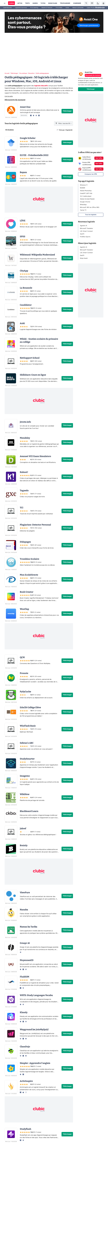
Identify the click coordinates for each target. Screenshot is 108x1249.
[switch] (98, 3)
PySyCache (25, 691)
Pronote (24, 673)
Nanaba (24, 909)
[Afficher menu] (5, 3)
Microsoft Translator (86, 228)
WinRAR (82, 188)
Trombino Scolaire (29, 559)
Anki (22, 323)
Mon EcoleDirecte (29, 575)
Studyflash (25, 1129)
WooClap (24, 609)
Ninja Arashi (84, 258)
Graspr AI (25, 943)
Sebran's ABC (26, 743)
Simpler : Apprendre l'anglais (35, 1063)
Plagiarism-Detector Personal (35, 524)
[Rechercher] (86, 3)
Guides (35, 3)
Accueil (7, 73)
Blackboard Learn (29, 811)
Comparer (77, 3)
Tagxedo (24, 490)
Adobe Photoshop (86, 190)
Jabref (23, 828)
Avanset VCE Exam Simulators (35, 456)
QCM (22, 657)
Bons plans (52, 3)
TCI (21, 507)
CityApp (24, 270)
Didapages (25, 542)
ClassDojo (25, 1046)
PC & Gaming (34, 7)
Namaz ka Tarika (28, 926)
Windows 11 (83, 185)
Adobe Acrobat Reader (87, 199)
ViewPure (25, 892)
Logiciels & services (21, 7)
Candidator (26, 305)
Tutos (43, 3)
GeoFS (82, 234)
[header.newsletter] (92, 3)
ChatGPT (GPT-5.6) (86, 193)
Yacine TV (83, 210)
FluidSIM (24, 976)
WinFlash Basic (28, 726)
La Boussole (26, 288)
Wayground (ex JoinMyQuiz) (34, 1029)
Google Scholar (28, 138)
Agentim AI (83, 225)
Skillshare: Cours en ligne (33, 375)
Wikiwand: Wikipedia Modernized (37, 254)
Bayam (23, 172)
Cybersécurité (7, 7)
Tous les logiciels (90, 214)
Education (31, 73)
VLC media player (85, 196)
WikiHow (24, 794)
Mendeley (25, 438)
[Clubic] (11, 3)
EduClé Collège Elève (30, 707)
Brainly (23, 845)
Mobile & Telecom (47, 7)
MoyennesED (26, 960)
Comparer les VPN (91, 174)
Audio (67, 7)
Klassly (23, 1012)
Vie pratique (23, 73)
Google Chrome (85, 202)
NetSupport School (29, 358)
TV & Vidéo (59, 7)
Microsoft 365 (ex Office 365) (89, 207)
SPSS (22, 236)
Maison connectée (77, 7)
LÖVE (22, 220)
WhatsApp (83, 204)
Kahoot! (24, 472)
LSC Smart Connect (86, 231)
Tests (27, 3)
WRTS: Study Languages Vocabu (36, 995)
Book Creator (26, 592)
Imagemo (25, 776)
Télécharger (65, 3)
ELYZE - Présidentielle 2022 (34, 155)
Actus (19, 3)
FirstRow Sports (85, 236)
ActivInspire (26, 1081)
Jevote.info (25, 422)
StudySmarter (27, 759)
